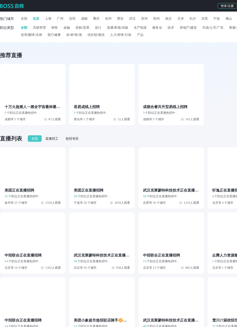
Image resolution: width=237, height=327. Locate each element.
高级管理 (39, 27)
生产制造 (140, 27)
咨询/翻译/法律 (31, 35)
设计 (98, 27)
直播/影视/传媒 (117, 27)
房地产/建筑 (188, 27)
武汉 (132, 18)
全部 (24, 18)
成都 (84, 18)
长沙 (192, 18)
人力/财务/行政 (120, 35)
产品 (140, 35)
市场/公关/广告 (213, 27)
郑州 (156, 18)
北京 (36, 18)
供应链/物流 (96, 35)
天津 (180, 18)
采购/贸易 (82, 27)
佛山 (228, 18)
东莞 (204, 18)
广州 (60, 18)
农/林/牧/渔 (74, 35)
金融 (66, 27)
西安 (120, 18)
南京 (168, 18)
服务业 (157, 27)
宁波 (216, 18)
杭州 (108, 18)
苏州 (144, 18)
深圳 (72, 18)
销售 (54, 27)
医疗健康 (54, 35)
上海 (48, 18)
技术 (171, 27)
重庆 (96, 18)
